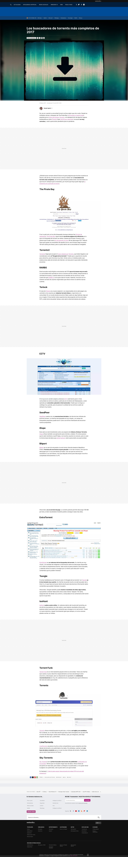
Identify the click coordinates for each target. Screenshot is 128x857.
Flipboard (79, 4)
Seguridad (42, 803)
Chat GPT (39, 791)
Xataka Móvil (29, 830)
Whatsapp (57, 17)
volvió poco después (66, 119)
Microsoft (51, 17)
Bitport (41, 447)
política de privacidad (83, 803)
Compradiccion (85, 832)
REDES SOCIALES (43, 4)
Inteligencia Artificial (57, 808)
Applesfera (29, 832)
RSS (82, 811)
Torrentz (54, 119)
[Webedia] (98, 1)
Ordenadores (63, 17)
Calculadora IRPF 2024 (76, 791)
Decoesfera (84, 830)
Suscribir (87, 800)
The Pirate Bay (50, 236)
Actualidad (42, 800)
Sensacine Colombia (51, 847)
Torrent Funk (43, 672)
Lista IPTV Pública (86, 791)
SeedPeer (42, 416)
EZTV (65, 399)
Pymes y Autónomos (95, 831)
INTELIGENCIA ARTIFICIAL (29, 4)
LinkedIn (87, 811)
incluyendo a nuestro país (76, 115)
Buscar (98, 817)
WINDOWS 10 (54, 4)
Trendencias (84, 829)
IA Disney (45, 791)
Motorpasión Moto (75, 830)
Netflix (75, 17)
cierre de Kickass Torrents (56, 117)
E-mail (44, 38)
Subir (97, 822)
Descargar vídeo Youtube (63, 791)
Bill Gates (40, 17)
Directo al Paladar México (63, 845)
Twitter (76, 4)
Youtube (76, 811)
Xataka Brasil (29, 846)
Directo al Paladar (63, 829)
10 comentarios (32, 38)
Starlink (45, 17)
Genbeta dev (55, 803)
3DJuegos (40, 829)
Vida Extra (40, 830)
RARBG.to (51, 277)
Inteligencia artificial (57, 800)
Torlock (48, 291)
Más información (73, 855)
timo (54, 805)
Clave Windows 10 (53, 791)
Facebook (81, 4)
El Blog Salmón (96, 829)
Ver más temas (31, 811)
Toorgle (84, 580)
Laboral (41, 805)
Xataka (28, 829)
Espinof (50, 830)
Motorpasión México (73, 845)
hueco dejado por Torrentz (66, 254)
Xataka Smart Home (31, 834)
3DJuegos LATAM (41, 844)
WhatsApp (42, 808)
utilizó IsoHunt (61, 438)
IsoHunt (41, 605)
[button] (48, 108)
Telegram (84, 4)
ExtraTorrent (43, 562)
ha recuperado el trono (61, 240)
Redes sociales (30, 805)
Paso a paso (29, 800)
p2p (65, 777)
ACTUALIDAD (17, 4)
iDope (41, 434)
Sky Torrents (43, 761)
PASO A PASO (68, 4)
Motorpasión (73, 829)
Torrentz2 (42, 254)
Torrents (41, 730)
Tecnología (70, 17)
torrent (69, 777)
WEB (61, 4)
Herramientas (30, 803)
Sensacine (51, 829)
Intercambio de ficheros (50, 777)
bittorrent (59, 777)
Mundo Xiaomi (30, 836)
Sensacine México (52, 844)
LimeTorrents (43, 746)
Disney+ (80, 17)
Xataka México (30, 844)
